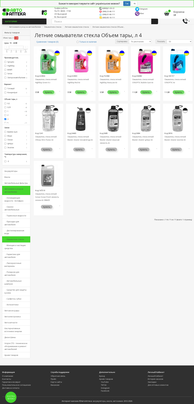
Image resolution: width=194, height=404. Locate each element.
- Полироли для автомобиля (11, 273)
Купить (48, 92)
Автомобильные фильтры (16, 183)
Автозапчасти (10, 322)
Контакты (6, 379)
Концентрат (17, 92)
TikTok (104, 385)
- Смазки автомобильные (11, 208)
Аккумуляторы (10, 171)
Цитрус (17, 143)
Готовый (17, 88)
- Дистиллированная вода (14, 232)
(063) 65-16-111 (108, 17)
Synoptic (17, 62)
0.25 (17, 107)
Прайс (53, 379)
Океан (17, 140)
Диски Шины (10, 337)
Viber (141, 13)
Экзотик (17, 147)
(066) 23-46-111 (108, 11)
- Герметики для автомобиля (12, 256)
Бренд (102, 376)
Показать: (161, 41)
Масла (7, 177)
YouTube (105, 382)
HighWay (17, 66)
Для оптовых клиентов (158, 385)
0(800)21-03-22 (108, 8)
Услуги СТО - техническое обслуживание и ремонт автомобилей (15, 346)
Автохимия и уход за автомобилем (13, 190)
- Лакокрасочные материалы (12, 264)
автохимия (118, 401)
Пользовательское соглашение (16, 385)
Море (17, 136)
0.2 (17, 103)
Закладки (152, 382)
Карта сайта (56, 382)
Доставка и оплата (10, 388)
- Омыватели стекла (14, 239)
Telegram (143, 9)
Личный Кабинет (155, 376)
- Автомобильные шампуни (13, 282)
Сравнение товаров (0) (47, 41)
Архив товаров (11, 355)
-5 (17, 161)
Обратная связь (58, 376)
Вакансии (55, 385)
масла (109, 401)
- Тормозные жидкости (15, 215)
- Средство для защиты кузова (15, 291)
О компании (7, 376)
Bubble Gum (17, 132)
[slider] (6, 47)
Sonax (17, 73)
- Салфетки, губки (12, 298)
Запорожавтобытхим (17, 77)
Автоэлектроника (12, 316)
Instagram (105, 388)
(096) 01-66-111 (108, 14)
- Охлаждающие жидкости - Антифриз (13, 199)
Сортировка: (122, 41)
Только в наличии (88, 41)
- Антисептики (11, 304)
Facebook (105, 390)
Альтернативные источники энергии (13, 330)
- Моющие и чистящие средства (15, 247)
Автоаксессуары (11, 310)
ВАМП (17, 70)
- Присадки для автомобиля (11, 223)
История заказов (155, 379)
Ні (134, 3)
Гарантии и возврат (11, 382)
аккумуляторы (99, 401)
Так (127, 3)
